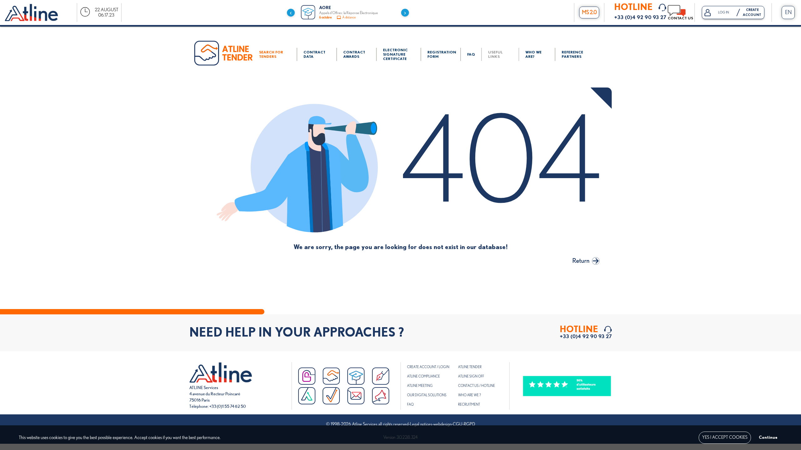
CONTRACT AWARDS (354, 54)
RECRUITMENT (469, 404)
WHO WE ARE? (533, 54)
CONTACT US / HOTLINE (476, 386)
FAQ (471, 54)
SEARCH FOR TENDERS (271, 54)
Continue (768, 437)
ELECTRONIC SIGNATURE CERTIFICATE (395, 54)
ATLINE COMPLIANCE (423, 376)
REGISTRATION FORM (441, 54)
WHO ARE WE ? (469, 395)
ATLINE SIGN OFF (471, 376)
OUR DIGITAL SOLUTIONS (426, 395)
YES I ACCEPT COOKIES (724, 437)
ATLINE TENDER (470, 367)
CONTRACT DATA (314, 54)
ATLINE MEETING (420, 386)
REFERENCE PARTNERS (572, 54)
